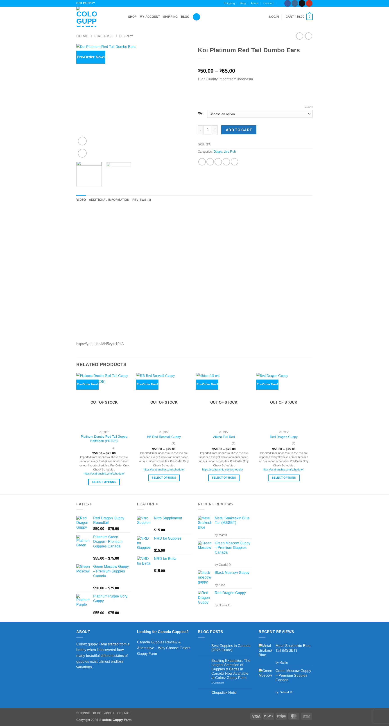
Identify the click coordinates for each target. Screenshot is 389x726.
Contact (268, 3)
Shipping (229, 3)
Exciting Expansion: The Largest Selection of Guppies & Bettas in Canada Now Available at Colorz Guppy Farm (230, 669)
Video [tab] (81, 199)
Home (82, 36)
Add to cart (239, 130)
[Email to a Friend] (218, 161)
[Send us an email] (302, 3)
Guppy (126, 36)
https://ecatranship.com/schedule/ (104, 473)
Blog (243, 3)
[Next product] (299, 35)
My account (150, 16)
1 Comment (223, 682)
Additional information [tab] (109, 199)
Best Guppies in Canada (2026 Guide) (231, 648)
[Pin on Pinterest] (226, 161)
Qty (200, 113)
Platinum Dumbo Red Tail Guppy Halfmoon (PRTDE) (104, 439)
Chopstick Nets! (224, 692)
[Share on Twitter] (210, 161)
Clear (309, 106)
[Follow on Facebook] (287, 3)
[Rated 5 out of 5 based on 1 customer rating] (255, 64)
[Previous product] (308, 35)
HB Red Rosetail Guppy (164, 437)
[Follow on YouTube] (309, 3)
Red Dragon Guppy (284, 437)
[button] (280, 3)
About (254, 3)
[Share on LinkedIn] (234, 161)
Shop (132, 16)
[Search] (196, 17)
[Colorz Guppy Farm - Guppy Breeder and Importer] (98, 17)
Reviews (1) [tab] (141, 199)
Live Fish (103, 36)
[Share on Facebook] (202, 161)
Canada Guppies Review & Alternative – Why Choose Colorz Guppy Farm (163, 648)
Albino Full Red (224, 437)
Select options (104, 482)
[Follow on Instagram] (295, 3)
